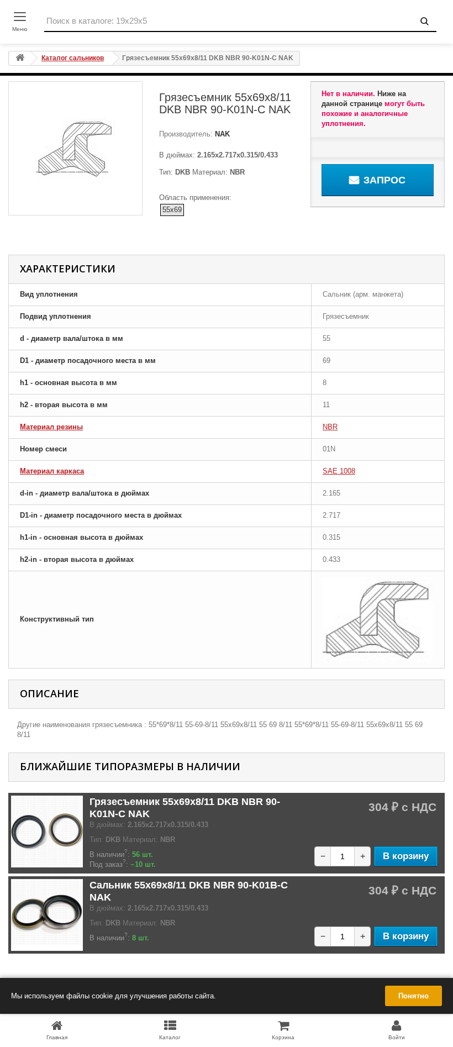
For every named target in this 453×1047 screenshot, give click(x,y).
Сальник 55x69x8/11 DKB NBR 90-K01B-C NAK (188, 891)
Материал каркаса (52, 471)
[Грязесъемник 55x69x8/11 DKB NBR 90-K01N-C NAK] (47, 831)
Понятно (413, 996)
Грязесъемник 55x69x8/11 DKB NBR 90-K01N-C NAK (184, 807)
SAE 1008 (339, 471)
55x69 (172, 210)
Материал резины (51, 427)
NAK (221, 134)
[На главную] (19, 58)
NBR (330, 427)
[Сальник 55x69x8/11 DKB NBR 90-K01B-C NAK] (47, 915)
